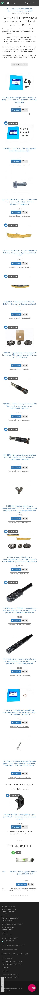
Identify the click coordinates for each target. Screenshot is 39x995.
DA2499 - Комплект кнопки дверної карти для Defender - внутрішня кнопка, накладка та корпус (19, 817)
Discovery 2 (5, 971)
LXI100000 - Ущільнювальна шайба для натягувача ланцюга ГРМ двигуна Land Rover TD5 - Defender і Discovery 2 (19, 712)
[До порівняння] (26, 110)
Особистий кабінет (8, 927)
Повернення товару (8, 912)
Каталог (12, 3)
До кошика (16, 110)
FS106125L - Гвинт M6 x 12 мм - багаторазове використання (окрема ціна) (19, 150)
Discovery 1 (5, 968)
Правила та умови (7, 920)
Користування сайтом (9, 909)
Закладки (5, 932)
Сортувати (15, 64)
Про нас (4, 914)
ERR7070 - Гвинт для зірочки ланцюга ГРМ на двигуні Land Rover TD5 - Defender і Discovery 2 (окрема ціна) (19, 100)
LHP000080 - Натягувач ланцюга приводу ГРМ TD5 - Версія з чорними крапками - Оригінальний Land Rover (19, 406)
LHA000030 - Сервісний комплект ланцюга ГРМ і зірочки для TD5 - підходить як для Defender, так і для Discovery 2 (19, 355)
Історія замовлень (7, 930)
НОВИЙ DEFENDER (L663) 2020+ (12, 964)
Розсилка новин (7, 934)
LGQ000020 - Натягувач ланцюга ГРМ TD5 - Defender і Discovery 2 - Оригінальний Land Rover (19, 304)
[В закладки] (23, 110)
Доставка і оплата (7, 916)
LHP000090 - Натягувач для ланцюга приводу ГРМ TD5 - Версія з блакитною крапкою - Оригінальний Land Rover (19, 457)
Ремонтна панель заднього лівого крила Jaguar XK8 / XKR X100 (19, 873)
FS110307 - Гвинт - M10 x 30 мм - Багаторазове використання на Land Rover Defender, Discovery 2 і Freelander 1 (19, 202)
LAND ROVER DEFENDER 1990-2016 (12, 961)
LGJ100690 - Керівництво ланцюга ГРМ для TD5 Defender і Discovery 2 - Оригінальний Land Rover (19, 253)
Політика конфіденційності (10, 918)
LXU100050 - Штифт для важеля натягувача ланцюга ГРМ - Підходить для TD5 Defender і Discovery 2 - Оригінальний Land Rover (19, 763)
